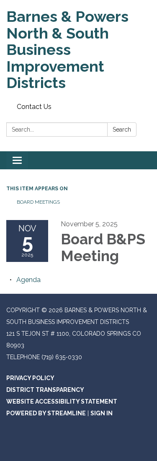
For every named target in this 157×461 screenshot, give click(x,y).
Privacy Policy (30, 378)
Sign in (101, 413)
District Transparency (45, 389)
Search (122, 129)
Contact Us (34, 107)
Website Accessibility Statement (61, 401)
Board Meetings (38, 202)
